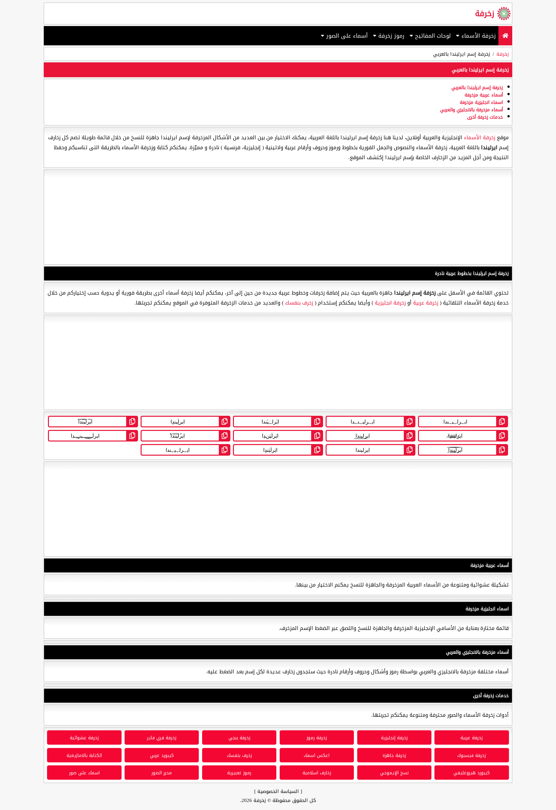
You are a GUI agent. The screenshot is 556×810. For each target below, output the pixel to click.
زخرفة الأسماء (477, 36)
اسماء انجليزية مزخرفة (481, 102)
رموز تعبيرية (239, 773)
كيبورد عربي (162, 755)
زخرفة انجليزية (390, 303)
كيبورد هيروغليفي (471, 773)
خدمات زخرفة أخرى (485, 117)
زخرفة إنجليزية (394, 737)
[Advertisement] (278, 217)
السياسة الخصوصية (278, 791)
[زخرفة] (505, 35)
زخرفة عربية (425, 303)
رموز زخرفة (390, 36)
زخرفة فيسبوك (471, 755)
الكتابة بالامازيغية (84, 755)
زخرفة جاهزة (394, 755)
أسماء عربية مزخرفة (484, 95)
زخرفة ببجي (239, 737)
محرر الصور (162, 773)
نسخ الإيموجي (394, 773)
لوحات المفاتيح (432, 36)
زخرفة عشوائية (84, 737)
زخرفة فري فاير (161, 737)
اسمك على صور (84, 773)
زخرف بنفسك (299, 303)
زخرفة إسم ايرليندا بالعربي (477, 87)
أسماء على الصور (346, 36)
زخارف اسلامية (316, 773)
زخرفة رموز (317, 737)
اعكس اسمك (316, 755)
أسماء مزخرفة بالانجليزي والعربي (471, 109)
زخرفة (484, 13)
